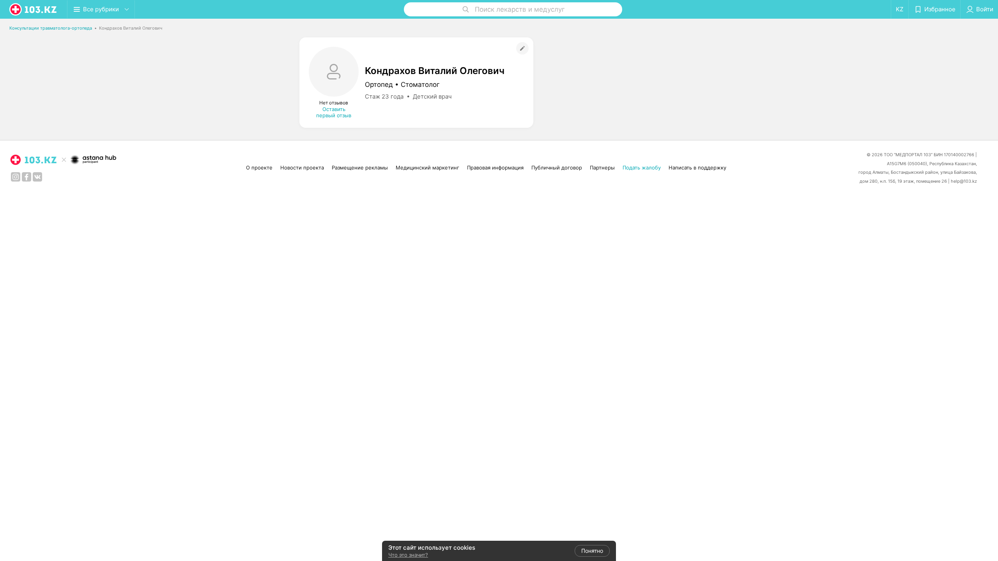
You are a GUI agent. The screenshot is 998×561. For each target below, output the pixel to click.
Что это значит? (408, 555)
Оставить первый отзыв (333, 112)
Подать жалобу (642, 167)
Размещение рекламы (360, 167)
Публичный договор (556, 167)
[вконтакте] (37, 177)
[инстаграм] (15, 177)
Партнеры (602, 167)
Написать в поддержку (697, 167)
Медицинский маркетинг (427, 167)
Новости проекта (302, 167)
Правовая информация (495, 167)
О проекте (259, 167)
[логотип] (33, 9)
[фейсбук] (26, 177)
